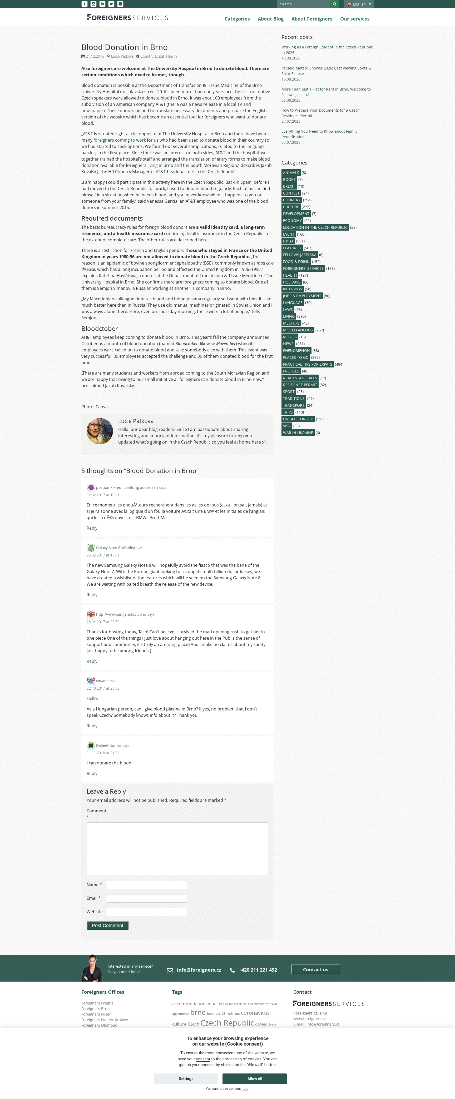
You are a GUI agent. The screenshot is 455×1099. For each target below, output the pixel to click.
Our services (355, 19)
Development (296, 213)
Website (95, 911)
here (202, 240)
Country (146, 56)
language (255, 146)
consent (203, 1059)
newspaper (92, 110)
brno (198, 1012)
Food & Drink (296, 261)
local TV (234, 104)
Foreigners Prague (97, 1003)
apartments (180, 1013)
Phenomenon (296, 350)
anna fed (215, 1004)
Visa (287, 425)
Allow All (255, 1079)
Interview (292, 288)
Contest (291, 193)
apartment (236, 1004)
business (214, 1013)
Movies (290, 336)
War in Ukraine (298, 432)
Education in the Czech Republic (315, 227)
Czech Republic (227, 1022)
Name (94, 885)
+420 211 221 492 (258, 970)
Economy (292, 220)
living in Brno (160, 165)
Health (171, 56)
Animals (291, 172)
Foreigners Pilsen (96, 1014)
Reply (92, 528)
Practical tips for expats (307, 364)
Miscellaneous (298, 329)
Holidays (291, 282)
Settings (186, 1079)
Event (288, 234)
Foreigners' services (303, 268)
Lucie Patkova (122, 56)
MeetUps (291, 323)
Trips (288, 412)
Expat (159, 56)
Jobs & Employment (302, 295)
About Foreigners (311, 19)
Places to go (296, 357)
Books (289, 179)
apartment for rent (262, 1004)
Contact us (315, 969)
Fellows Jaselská (299, 254)
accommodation (188, 1003)
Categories (237, 19)
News (288, 343)
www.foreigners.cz (309, 1018)
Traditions (294, 398)
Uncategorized (298, 418)
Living (289, 316)
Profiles (291, 371)
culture (179, 1024)
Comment (96, 814)
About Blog (271, 19)
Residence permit (300, 384)
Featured (292, 247)
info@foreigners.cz (199, 970)
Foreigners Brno (95, 1008)
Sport (289, 391)
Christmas (231, 1013)
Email (94, 898)
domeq (261, 1024)
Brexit (289, 186)
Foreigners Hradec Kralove (104, 1019)
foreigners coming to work (119, 140)
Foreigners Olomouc (99, 1025)
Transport (293, 405)
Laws (288, 309)
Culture (291, 206)
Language (293, 302)
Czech (193, 1024)
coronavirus (255, 1012)
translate (164, 110)
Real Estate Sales (300, 377)
